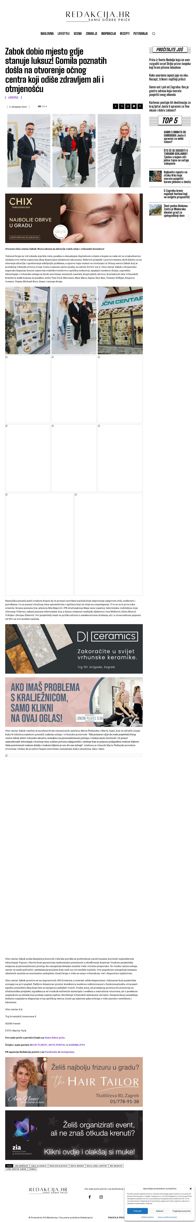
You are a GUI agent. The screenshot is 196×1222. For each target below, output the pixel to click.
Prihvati (137, 1211)
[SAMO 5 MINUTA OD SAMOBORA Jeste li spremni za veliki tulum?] (155, 136)
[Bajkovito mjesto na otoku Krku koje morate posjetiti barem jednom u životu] (155, 176)
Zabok (32, 1169)
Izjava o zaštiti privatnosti (167, 1217)
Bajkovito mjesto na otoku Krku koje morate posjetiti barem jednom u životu (177, 177)
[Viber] (140, 106)
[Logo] (98, 15)
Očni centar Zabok (16, 1169)
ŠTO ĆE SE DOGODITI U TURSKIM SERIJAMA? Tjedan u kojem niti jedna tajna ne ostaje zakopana (176, 157)
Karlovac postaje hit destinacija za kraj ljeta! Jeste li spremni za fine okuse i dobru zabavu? (170, 106)
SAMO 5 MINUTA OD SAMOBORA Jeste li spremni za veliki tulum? (175, 137)
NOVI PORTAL (57, 1044)
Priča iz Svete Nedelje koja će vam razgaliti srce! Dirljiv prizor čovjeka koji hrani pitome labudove (170, 63)
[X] (121, 106)
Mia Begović (116, 1166)
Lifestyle (13, 97)
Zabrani (159, 1211)
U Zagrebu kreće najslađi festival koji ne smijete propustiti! (177, 194)
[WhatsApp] (128, 106)
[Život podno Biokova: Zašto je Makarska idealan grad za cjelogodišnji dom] (155, 210)
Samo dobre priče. (55, 1037)
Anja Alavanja (39, 1166)
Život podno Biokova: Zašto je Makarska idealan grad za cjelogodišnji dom (176, 210)
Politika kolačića (147, 1217)
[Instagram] (101, 1197)
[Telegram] (134, 106)
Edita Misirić (77, 1166)
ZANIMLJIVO (77, 1044)
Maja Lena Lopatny (97, 1166)
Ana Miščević (21, 1166)
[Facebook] (115, 106)
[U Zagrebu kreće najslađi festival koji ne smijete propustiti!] (155, 194)
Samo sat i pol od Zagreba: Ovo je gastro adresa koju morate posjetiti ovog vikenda (169, 91)
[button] (190, 1188)
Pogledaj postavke (182, 1211)
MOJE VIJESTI (38, 1044)
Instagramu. (68, 1051)
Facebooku (51, 1051)
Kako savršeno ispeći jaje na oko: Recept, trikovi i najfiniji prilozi (168, 77)
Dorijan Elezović (59, 1166)
